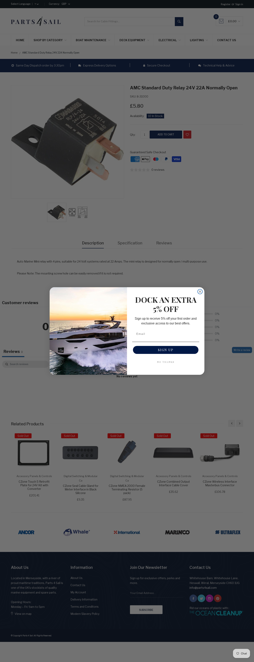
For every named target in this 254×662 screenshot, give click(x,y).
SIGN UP (165, 350)
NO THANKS (165, 361)
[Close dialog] (200, 291)
